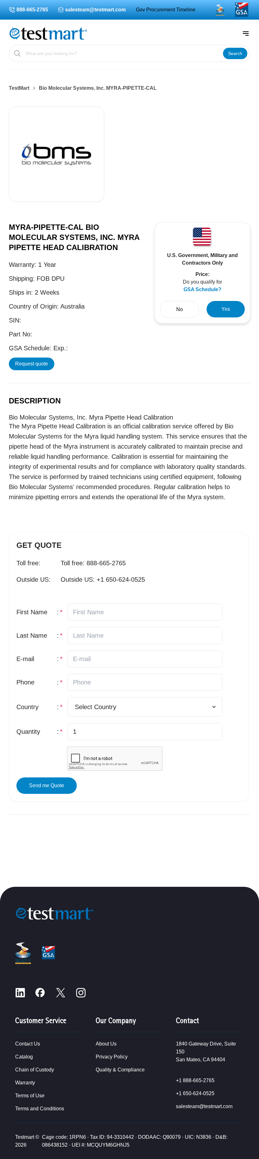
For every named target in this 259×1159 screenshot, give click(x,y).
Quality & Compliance (120, 1069)
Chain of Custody (34, 1069)
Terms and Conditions (39, 1108)
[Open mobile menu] (245, 33)
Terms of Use (30, 1095)
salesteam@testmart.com (95, 9)
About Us (106, 1043)
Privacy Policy (112, 1056)
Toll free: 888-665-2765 (93, 563)
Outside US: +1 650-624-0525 (103, 579)
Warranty (25, 1082)
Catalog (24, 1056)
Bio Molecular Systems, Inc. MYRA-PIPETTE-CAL (98, 88)
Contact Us (27, 1043)
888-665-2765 (32, 9)
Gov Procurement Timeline (166, 9)
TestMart (19, 88)
